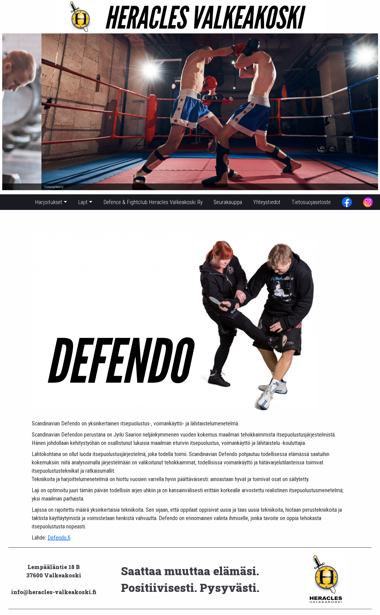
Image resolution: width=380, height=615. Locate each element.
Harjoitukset (48, 202)
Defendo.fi (59, 537)
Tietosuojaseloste (311, 202)
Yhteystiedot (266, 202)
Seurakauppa (228, 202)
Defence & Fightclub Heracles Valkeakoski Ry (153, 202)
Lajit (83, 202)
